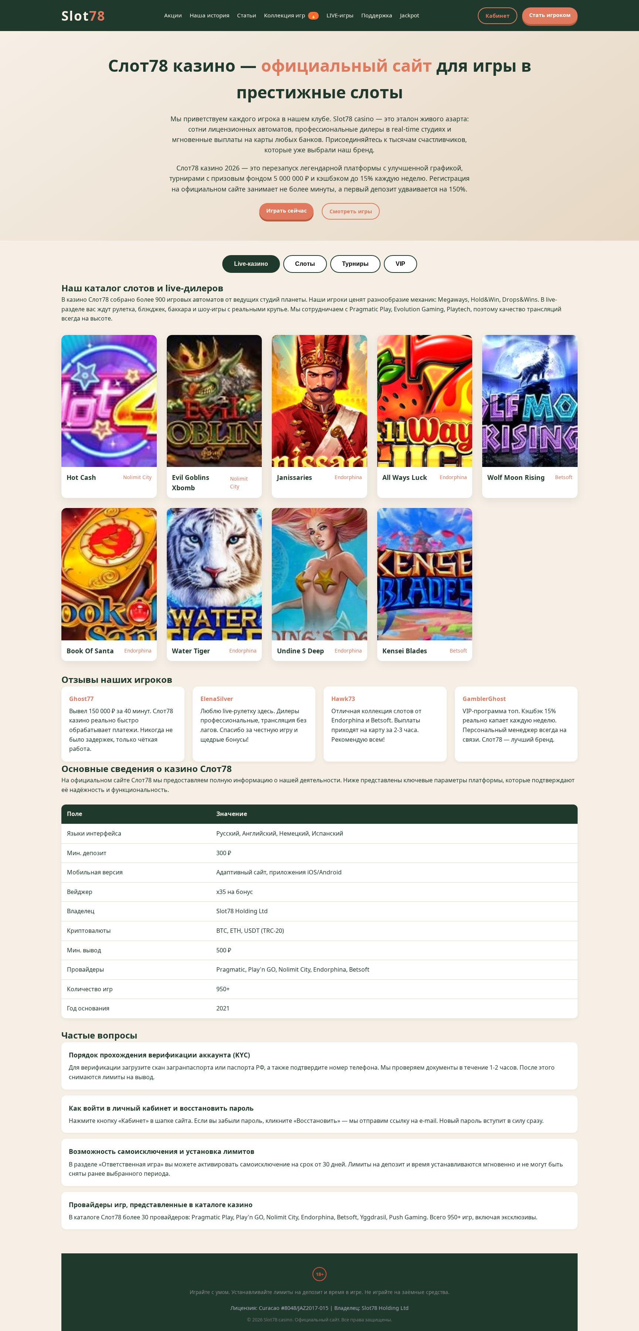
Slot (83, 15)
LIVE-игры (340, 15)
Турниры (355, 264)
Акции (173, 15)
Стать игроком (550, 14)
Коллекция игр (290, 15)
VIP (400, 264)
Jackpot (409, 15)
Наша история (209, 15)
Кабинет (498, 15)
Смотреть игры (350, 211)
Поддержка (376, 15)
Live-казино (251, 264)
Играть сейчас (286, 210)
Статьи (246, 15)
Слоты (305, 264)
